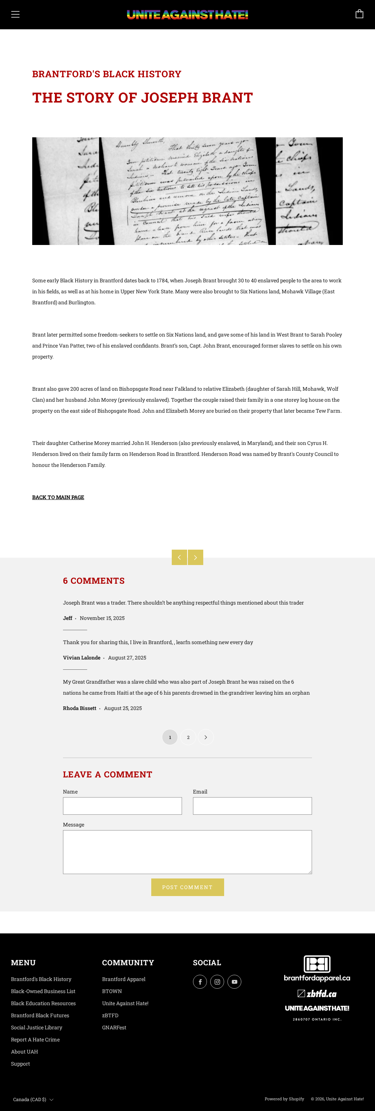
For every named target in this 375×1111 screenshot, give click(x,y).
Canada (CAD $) (29, 1099)
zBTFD (110, 1015)
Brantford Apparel (123, 979)
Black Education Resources (43, 1003)
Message (73, 824)
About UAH (24, 1051)
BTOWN (112, 991)
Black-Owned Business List (43, 991)
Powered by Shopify (284, 1098)
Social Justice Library (36, 1027)
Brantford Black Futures (40, 1015)
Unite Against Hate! (125, 1003)
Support (20, 1063)
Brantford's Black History (41, 979)
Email (200, 791)
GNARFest (114, 1027)
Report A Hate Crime (35, 1039)
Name (70, 791)
